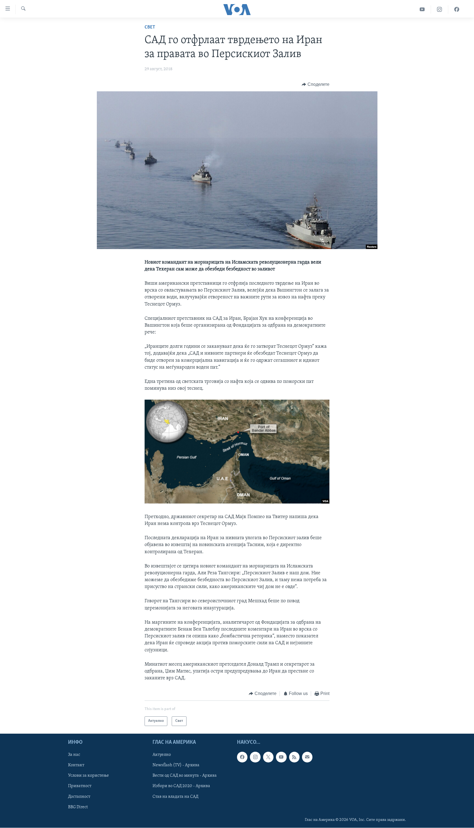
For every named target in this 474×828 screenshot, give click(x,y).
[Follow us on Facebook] (242, 757)
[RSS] (294, 757)
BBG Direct (78, 807)
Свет (150, 27)
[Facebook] (456, 9)
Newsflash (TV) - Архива (176, 765)
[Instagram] (439, 9)
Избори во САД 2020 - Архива (181, 786)
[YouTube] (422, 9)
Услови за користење (88, 775)
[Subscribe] (307, 757)
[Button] (315, 84)
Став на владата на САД (175, 796)
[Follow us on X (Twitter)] (268, 757)
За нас (74, 755)
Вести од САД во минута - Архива (185, 775)
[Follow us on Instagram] (255, 757)
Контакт (76, 765)
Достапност (79, 796)
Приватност (79, 786)
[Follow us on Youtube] (281, 757)
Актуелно (162, 755)
